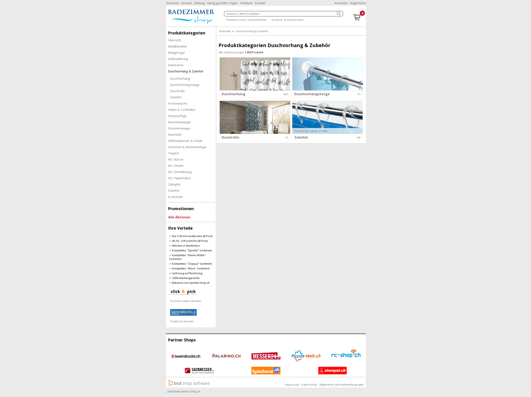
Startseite (172, 3)
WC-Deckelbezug (180, 172)
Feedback (246, 3)
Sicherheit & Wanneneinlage (187, 147)
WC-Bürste (175, 159)
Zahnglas (174, 184)
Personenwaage (179, 128)
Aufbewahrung (178, 59)
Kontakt (260, 3)
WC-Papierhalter (179, 178)
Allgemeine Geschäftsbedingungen (341, 384)
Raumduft (175, 134)
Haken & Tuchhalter (182, 109)
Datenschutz (309, 384)
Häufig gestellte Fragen (222, 3)
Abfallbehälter (177, 46)
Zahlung (199, 3)
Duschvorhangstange (185, 85)
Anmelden (341, 3)
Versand (186, 3)
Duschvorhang (180, 78)
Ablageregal (176, 52)
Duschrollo (177, 91)
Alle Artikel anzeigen (231, 52)
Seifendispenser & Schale (185, 141)
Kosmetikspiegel (179, 122)
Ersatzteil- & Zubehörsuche (288, 19)
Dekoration (176, 65)
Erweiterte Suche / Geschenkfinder (247, 19)
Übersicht (174, 40)
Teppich (173, 153)
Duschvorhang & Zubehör (186, 71)
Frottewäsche (177, 103)
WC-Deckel (175, 165)
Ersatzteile (175, 197)
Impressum (292, 384)
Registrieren (358, 3)
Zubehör (176, 97)
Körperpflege (177, 116)
